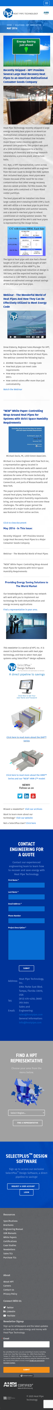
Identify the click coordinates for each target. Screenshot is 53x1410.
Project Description (17, 927)
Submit (26, 1369)
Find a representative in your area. (20, 609)
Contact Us (8, 1289)
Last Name (13, 892)
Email (6, 1338)
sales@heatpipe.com (31, 1014)
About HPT (8, 1281)
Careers (7, 1285)
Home (9, 25)
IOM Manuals (9, 1233)
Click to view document (14, 522)
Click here (31, 823)
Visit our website (24, 817)
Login (26, 1192)
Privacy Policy (10, 1293)
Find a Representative (27, 1123)
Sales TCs (8, 1253)
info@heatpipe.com (30, 1022)
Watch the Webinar (12, 389)
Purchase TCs (9, 1257)
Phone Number (14, 915)
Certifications (10, 1241)
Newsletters (9, 1249)
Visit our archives (33, 809)
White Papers (9, 1237)
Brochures (8, 1225)
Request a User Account (23, 1186)
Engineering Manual (13, 1229)
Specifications (10, 1221)
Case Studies (9, 1245)
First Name (13, 880)
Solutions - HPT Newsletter (28, 25)
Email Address (15, 903)
